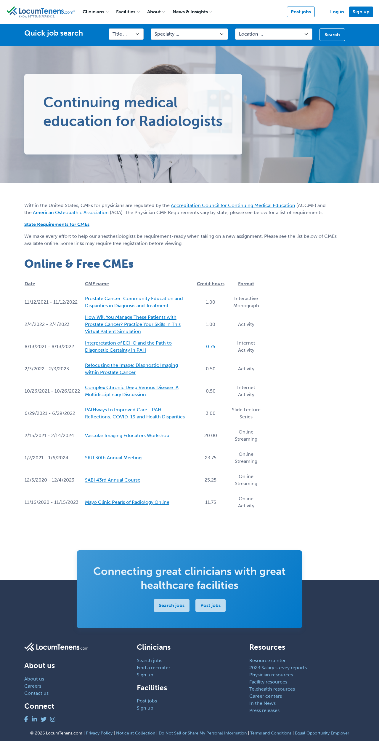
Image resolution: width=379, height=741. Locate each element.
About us (34, 679)
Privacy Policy (99, 733)
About (154, 12)
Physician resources (271, 675)
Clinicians (93, 12)
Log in (337, 12)
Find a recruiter (153, 667)
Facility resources (268, 682)
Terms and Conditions (270, 733)
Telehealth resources (272, 689)
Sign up (361, 12)
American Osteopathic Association (71, 212)
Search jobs (171, 605)
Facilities (125, 12)
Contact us (36, 693)
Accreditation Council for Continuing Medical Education (233, 205)
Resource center (267, 660)
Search (332, 34)
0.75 (210, 346)
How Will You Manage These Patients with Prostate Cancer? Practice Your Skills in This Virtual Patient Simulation (133, 324)
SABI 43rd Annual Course (112, 480)
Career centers (265, 696)
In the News (262, 703)
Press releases (264, 710)
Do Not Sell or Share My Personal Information (203, 733)
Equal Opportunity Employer (322, 733)
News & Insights (190, 12)
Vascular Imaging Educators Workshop (127, 435)
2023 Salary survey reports (278, 667)
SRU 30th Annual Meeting (113, 457)
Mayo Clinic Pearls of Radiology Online (127, 502)
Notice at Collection (135, 733)
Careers (32, 686)
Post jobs (301, 12)
